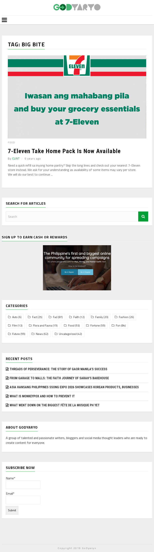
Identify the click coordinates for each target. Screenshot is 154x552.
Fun (118, 325)
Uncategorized (68, 334)
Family (99, 317)
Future (16, 334)
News (39, 334)
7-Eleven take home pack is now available (64, 151)
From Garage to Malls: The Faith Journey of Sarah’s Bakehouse (59, 378)
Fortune (95, 325)
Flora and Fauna (42, 325)
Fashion (124, 317)
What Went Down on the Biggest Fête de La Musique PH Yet (55, 405)
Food (11, 142)
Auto (15, 317)
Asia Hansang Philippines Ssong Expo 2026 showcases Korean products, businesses (74, 387)
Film (14, 325)
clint (16, 158)
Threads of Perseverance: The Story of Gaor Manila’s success (58, 369)
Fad (55, 317)
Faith (76, 317)
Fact (34, 317)
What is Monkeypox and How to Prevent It (42, 396)
